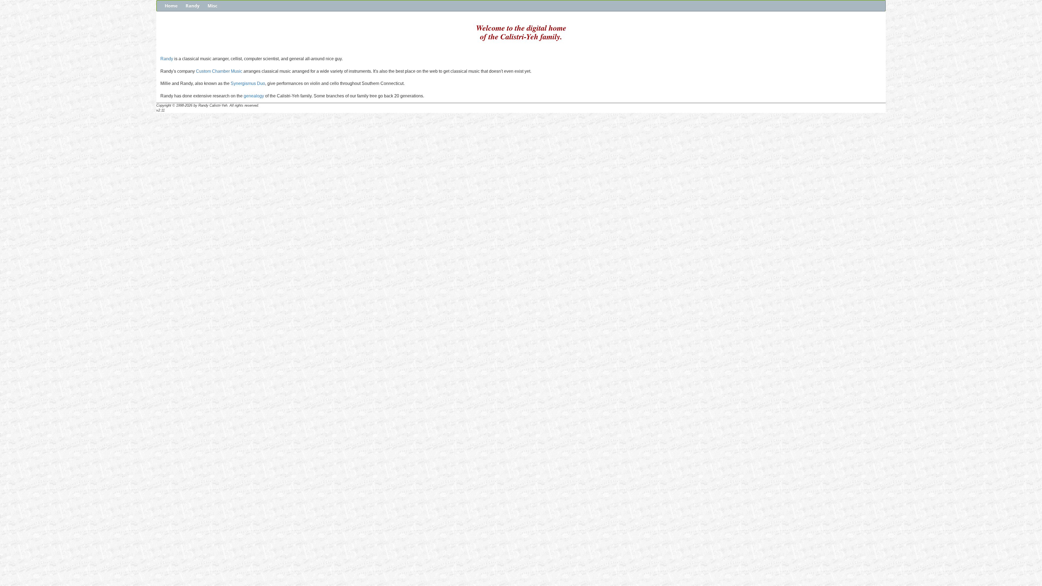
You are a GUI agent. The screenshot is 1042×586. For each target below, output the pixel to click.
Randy (192, 6)
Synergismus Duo (248, 83)
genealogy (254, 96)
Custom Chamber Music (219, 71)
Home (171, 6)
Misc (212, 6)
